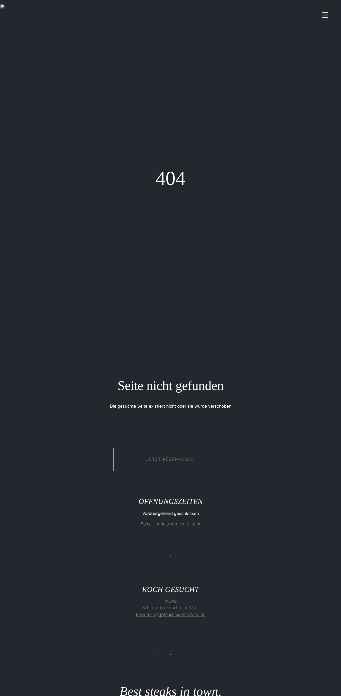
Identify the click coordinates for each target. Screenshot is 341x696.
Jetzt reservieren (170, 459)
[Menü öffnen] (325, 15)
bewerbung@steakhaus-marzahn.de (170, 614)
